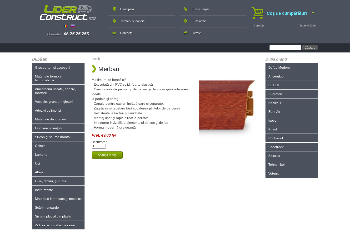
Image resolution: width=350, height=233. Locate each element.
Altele (39, 172)
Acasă (96, 59)
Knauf (272, 129)
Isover (273, 120)
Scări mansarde (47, 207)
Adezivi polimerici (48, 110)
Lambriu (41, 154)
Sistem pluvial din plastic (53, 216)
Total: (303, 25)
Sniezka (274, 156)
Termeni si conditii (132, 21)
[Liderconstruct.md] (68, 13)
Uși (37, 163)
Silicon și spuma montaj (52, 137)
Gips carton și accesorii (52, 67)
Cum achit (199, 21)
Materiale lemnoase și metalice (58, 199)
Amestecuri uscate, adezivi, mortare (55, 91)
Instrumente (44, 190)
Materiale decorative (50, 119)
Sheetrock (276, 147)
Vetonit (273, 173)
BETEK (273, 85)
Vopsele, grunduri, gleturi (54, 102)
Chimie (40, 146)
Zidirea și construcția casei (55, 225)
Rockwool (275, 138)
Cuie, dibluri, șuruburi (51, 181)
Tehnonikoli (276, 164)
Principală (127, 9)
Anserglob (276, 76)
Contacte (126, 33)
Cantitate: (99, 142)
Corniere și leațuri (48, 128)
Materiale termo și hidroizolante (48, 78)
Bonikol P (275, 103)
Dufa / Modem (279, 67)
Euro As (274, 112)
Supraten (275, 94)
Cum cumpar (200, 9)
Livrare (196, 33)
